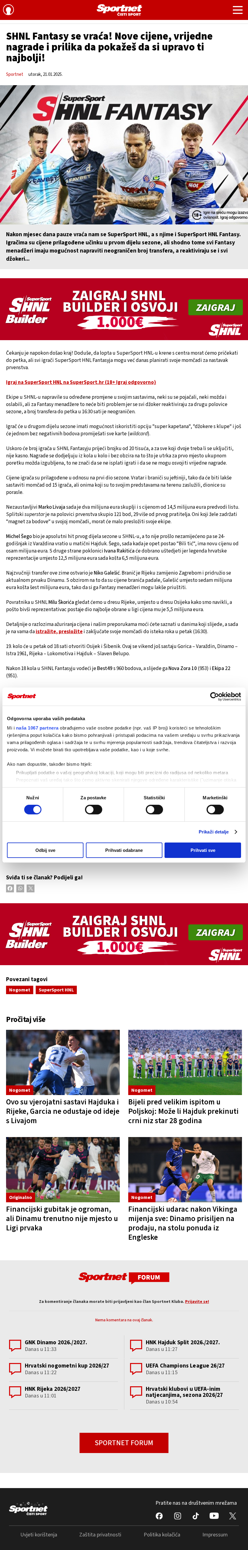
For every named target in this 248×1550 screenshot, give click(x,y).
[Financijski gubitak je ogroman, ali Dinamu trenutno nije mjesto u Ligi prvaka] (63, 1169)
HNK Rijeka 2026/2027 (52, 1389)
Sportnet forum (124, 1443)
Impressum (215, 1535)
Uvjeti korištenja (38, 1535)
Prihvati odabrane (124, 850)
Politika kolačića (162, 1535)
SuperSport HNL (56, 990)
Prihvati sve (203, 850)
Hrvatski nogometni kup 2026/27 (67, 1366)
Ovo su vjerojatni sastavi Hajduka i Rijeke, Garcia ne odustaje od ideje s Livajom (62, 1111)
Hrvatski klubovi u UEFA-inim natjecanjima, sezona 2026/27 (184, 1392)
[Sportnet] (119, 10)
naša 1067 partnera (37, 727)
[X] (30, 888)
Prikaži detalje (214, 831)
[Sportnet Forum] (124, 1278)
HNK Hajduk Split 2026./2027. (183, 1343)
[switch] (93, 809)
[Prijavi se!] (8, 11)
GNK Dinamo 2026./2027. (56, 1343)
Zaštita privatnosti (100, 1535)
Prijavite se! (197, 1302)
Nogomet (19, 990)
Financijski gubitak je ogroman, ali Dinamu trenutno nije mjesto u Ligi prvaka (62, 1218)
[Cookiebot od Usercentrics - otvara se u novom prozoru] (214, 696)
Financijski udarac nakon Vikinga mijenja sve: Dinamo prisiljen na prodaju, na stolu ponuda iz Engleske (182, 1223)
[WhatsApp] (20, 888)
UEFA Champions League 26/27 (185, 1366)
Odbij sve (45, 850)
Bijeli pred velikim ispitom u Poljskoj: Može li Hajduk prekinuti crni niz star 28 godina (183, 1111)
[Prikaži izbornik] (238, 11)
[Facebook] (10, 888)
